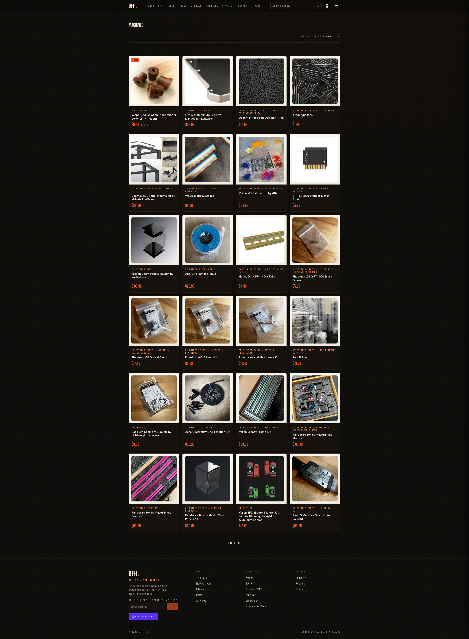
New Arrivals (203, 583)
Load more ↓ (235, 543)
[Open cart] (336, 6)
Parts (257, 5)
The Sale (201, 578)
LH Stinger (252, 600)
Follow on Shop (145, 616)
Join (172, 606)
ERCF (161, 5)
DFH (133, 5)
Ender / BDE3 (254, 589)
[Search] (318, 6)
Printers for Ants (219, 5)
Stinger (196, 5)
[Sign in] (327, 6)
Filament (243, 5)
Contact (300, 589)
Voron (150, 5)
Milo (183, 5)
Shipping (301, 578)
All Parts (201, 600)
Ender (172, 5)
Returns (300, 583)
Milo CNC (251, 595)
